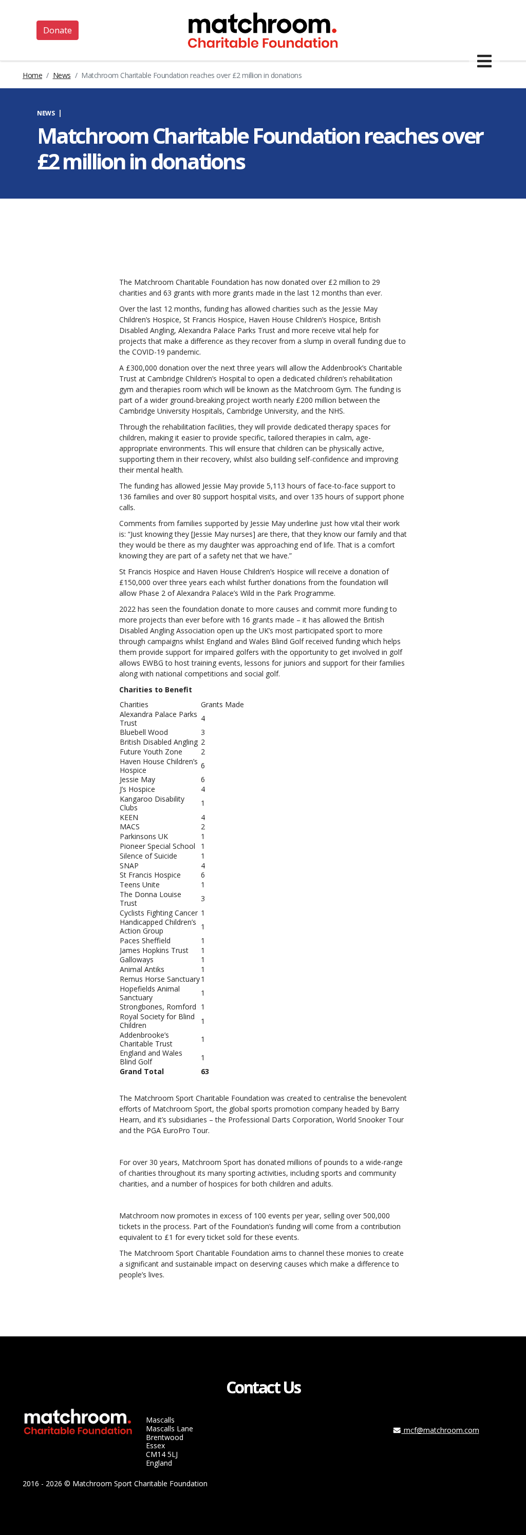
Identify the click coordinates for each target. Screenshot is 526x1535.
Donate (57, 30)
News (62, 75)
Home (32, 75)
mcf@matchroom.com (440, 1430)
